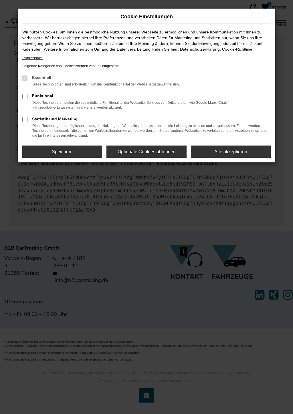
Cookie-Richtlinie (237, 49)
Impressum (32, 57)
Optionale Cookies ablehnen (147, 151)
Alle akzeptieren (230, 151)
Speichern (62, 151)
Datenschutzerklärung (200, 49)
